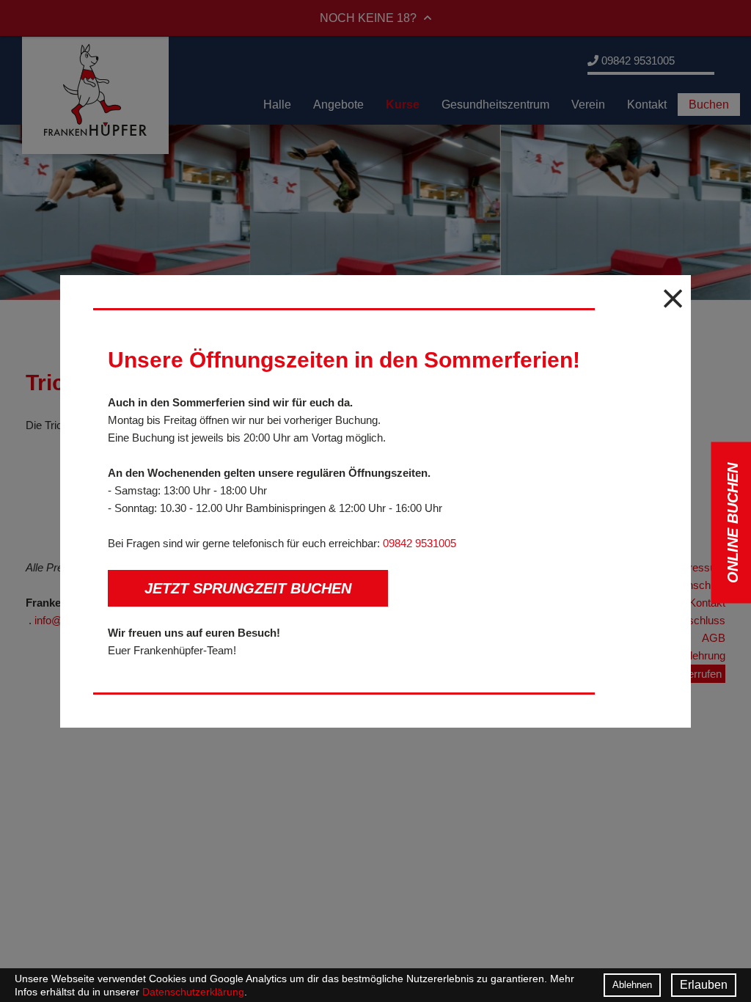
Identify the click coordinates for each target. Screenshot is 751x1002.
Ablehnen (632, 984)
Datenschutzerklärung (193, 992)
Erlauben (704, 985)
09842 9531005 (419, 543)
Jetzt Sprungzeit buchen (247, 588)
